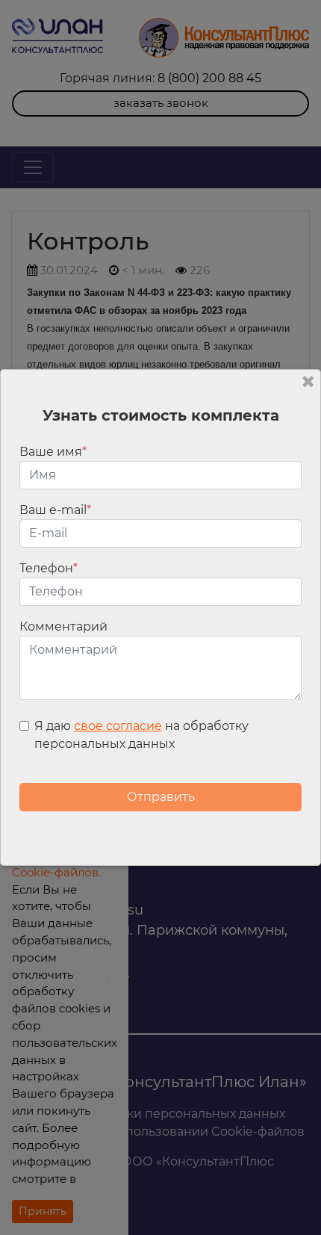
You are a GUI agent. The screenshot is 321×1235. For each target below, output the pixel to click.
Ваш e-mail (55, 510)
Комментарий (63, 626)
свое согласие (118, 726)
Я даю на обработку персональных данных (141, 735)
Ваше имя (53, 452)
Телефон (48, 568)
